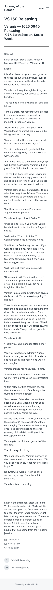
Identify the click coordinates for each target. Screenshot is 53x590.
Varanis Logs (14, 543)
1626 (10, 548)
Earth (16, 548)
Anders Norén (31, 584)
